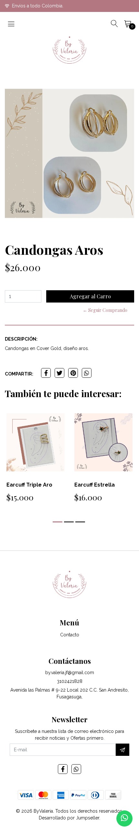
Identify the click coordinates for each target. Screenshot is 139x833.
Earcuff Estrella (94, 485)
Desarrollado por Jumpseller (69, 817)
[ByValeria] (69, 50)
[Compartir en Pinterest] (73, 372)
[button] (57, 521)
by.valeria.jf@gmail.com (69, 672)
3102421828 (69, 681)
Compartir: (19, 373)
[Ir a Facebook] (62, 769)
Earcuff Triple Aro (29, 485)
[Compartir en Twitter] (59, 372)
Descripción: (21, 339)
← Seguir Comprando (105, 310)
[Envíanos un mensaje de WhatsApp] (124, 818)
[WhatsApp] (76, 769)
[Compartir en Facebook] (45, 372)
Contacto (69, 634)
